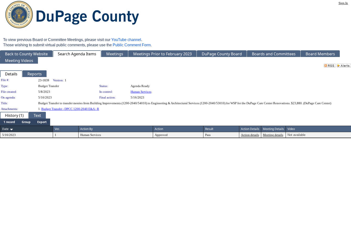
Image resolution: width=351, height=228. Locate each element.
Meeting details (273, 135)
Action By (86, 129)
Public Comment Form (132, 45)
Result (209, 129)
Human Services (141, 91)
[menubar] (25, 122)
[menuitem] (9, 122)
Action (159, 129)
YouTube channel (126, 40)
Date (5, 129)
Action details (250, 135)
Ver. (57, 129)
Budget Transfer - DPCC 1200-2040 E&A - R (70, 109)
